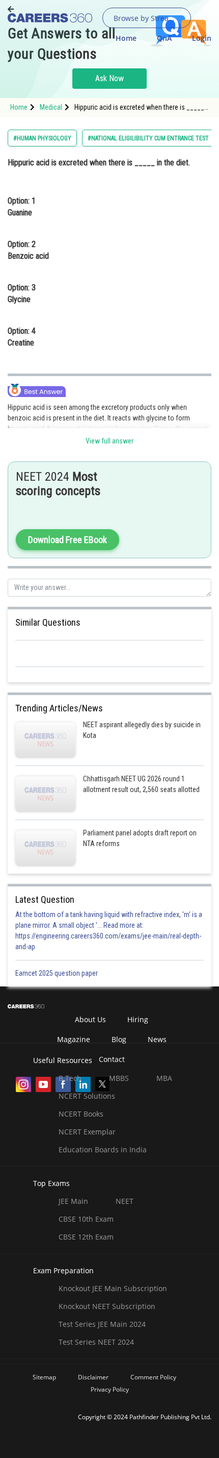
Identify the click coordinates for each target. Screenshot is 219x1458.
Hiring (137, 1019)
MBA (164, 1078)
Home (126, 38)
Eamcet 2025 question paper (57, 973)
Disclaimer (93, 1377)
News (157, 1039)
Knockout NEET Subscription (107, 1306)
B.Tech (70, 1078)
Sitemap (44, 1377)
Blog (119, 1039)
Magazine (73, 1039)
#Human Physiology (42, 138)
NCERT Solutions (87, 1096)
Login (201, 38)
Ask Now (109, 78)
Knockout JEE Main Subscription (113, 1288)
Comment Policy (153, 1377)
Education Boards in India (103, 1149)
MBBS (119, 1078)
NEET (124, 1201)
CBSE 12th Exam (86, 1237)
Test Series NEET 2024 (96, 1342)
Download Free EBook (67, 539)
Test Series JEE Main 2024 (102, 1324)
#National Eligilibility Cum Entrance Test (148, 138)
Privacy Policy (110, 1389)
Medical (51, 107)
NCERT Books (81, 1114)
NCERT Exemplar (87, 1131)
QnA (164, 38)
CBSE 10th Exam (86, 1219)
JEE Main (73, 1201)
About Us (90, 1019)
